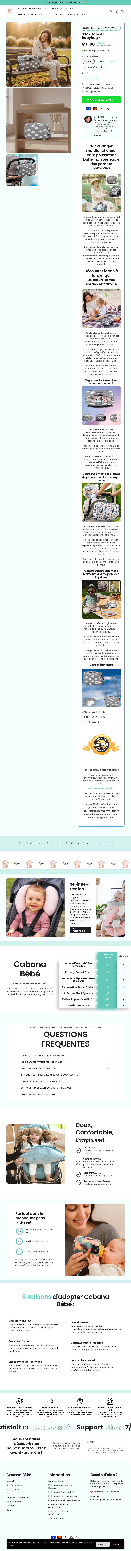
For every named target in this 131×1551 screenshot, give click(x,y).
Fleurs (101, 61)
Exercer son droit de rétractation (58, 1513)
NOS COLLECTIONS (78, 930)
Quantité (86, 73)
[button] (39, 8)
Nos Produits (12, 1489)
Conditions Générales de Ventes (64, 1500)
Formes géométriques (95, 67)
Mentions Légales (57, 1481)
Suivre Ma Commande (17, 1497)
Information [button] (59, 1475)
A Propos (10, 1505)
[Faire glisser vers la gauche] (112, 117)
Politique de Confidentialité (61, 1492)
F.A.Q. (9, 1493)
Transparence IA (56, 1518)
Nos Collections (14, 1485)
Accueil (10, 1481)
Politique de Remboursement (63, 1496)
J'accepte (102, 1544)
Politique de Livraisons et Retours (60, 1486)
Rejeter (116, 1544)
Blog (8, 1510)
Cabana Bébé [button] (18, 1475)
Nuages (88, 61)
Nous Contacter (14, 1501)
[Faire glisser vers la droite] (116, 117)
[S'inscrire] (123, 1442)
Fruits (113, 61)
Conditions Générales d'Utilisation (59, 1506)
